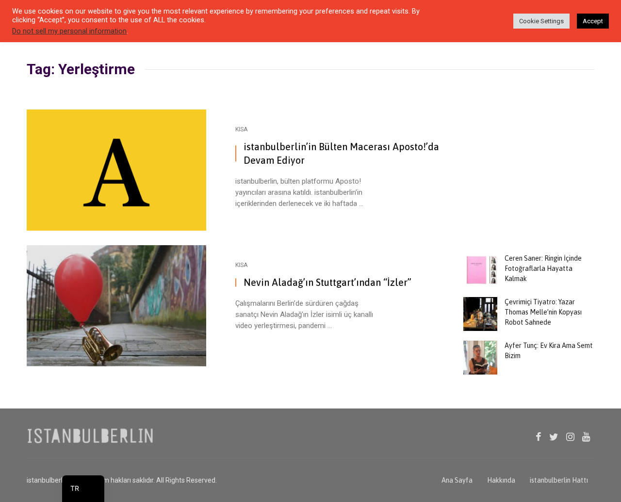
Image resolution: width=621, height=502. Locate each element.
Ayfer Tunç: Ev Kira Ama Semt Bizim (549, 351)
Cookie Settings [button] (541, 21)
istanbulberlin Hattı (559, 480)
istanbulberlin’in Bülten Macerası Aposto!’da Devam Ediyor (341, 153)
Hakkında (501, 480)
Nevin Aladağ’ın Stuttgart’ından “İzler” (327, 282)
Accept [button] (593, 21)
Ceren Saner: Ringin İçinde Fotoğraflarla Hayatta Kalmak (543, 268)
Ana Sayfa (457, 480)
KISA (241, 129)
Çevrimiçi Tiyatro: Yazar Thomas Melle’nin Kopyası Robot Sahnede (543, 312)
